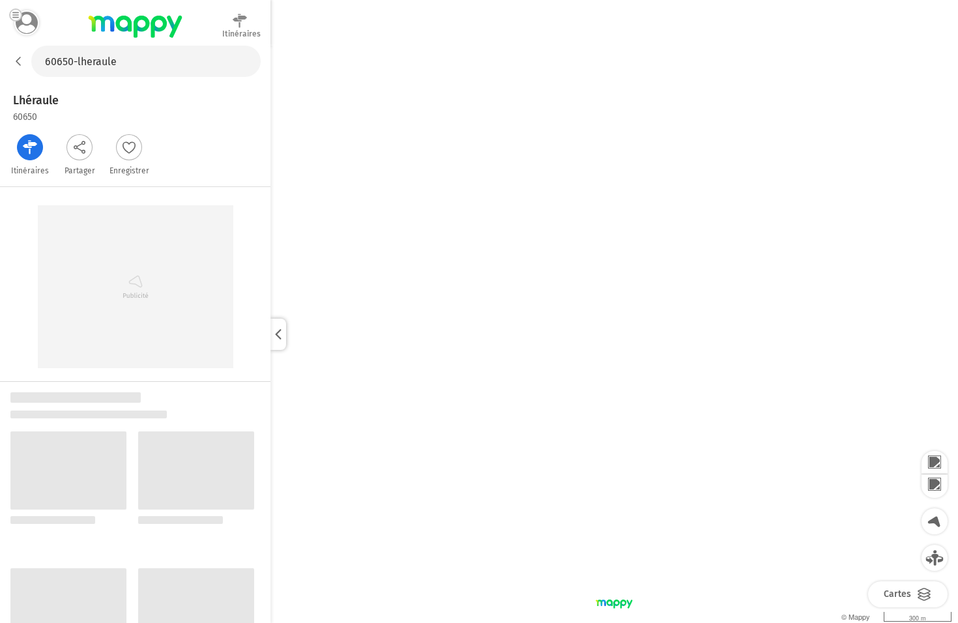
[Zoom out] (935, 486)
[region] (614, 334)
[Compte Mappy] (26, 22)
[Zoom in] (935, 462)
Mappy (135, 38)
